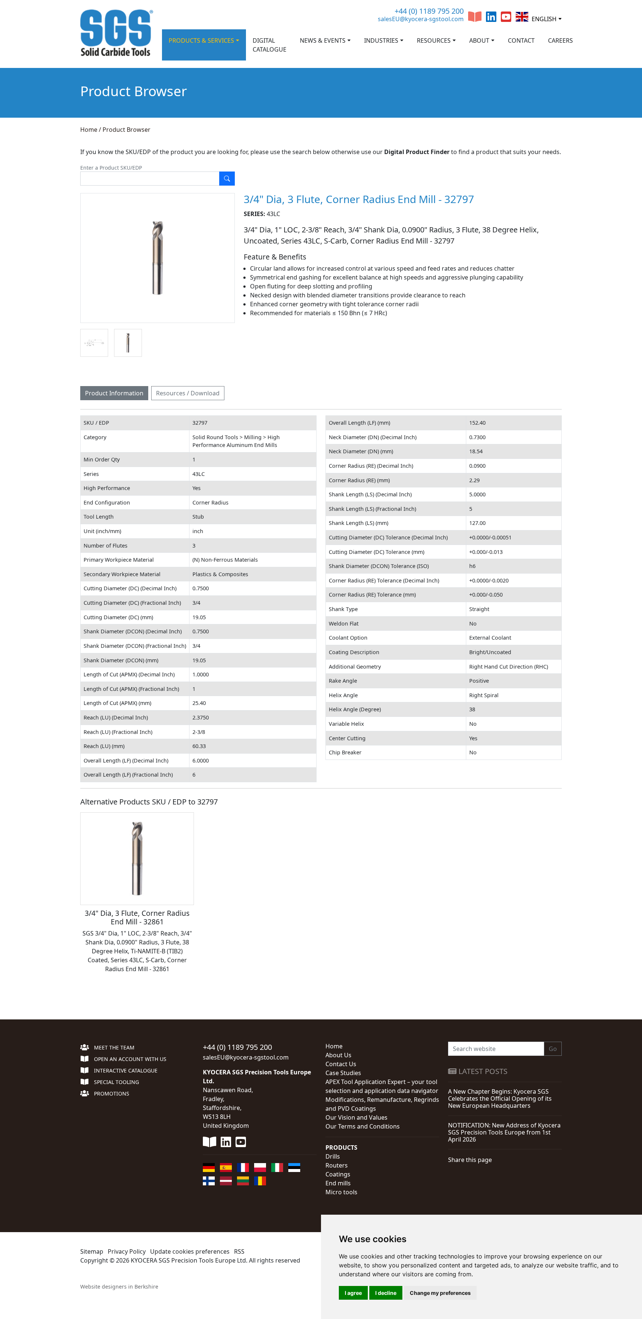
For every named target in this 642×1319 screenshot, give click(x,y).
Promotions (111, 1093)
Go (553, 1049)
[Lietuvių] (243, 1181)
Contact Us (340, 1064)
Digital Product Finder (417, 152)
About (479, 40)
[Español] (226, 1167)
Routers (336, 1165)
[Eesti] (294, 1167)
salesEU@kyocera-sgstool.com (421, 19)
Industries (381, 40)
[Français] (243, 1167)
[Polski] (260, 1167)
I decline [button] (385, 1293)
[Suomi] (209, 1181)
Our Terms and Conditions (362, 1126)
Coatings (337, 1174)
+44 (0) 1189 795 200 (429, 11)
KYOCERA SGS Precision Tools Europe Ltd (188, 1260)
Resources (434, 40)
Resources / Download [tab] (188, 393)
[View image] (94, 343)
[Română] (260, 1181)
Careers (560, 40)
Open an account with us (129, 1058)
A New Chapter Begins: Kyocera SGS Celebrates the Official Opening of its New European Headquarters (500, 1098)
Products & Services (201, 40)
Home (88, 129)
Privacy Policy (127, 1251)
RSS (239, 1251)
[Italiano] (277, 1167)
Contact (521, 40)
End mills (338, 1183)
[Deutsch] (209, 1167)
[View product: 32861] (137, 858)
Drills (332, 1156)
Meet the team (113, 1047)
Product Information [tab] (114, 393)
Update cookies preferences (190, 1251)
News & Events (323, 40)
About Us (338, 1055)
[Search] (227, 179)
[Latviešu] (226, 1181)
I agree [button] (353, 1293)
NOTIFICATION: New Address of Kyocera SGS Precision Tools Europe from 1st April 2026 (504, 1132)
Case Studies (343, 1073)
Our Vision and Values (356, 1117)
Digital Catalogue (269, 44)
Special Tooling (116, 1081)
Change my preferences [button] (440, 1293)
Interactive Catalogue (125, 1070)
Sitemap (91, 1251)
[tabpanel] (321, 697)
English (543, 19)
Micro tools (341, 1192)
